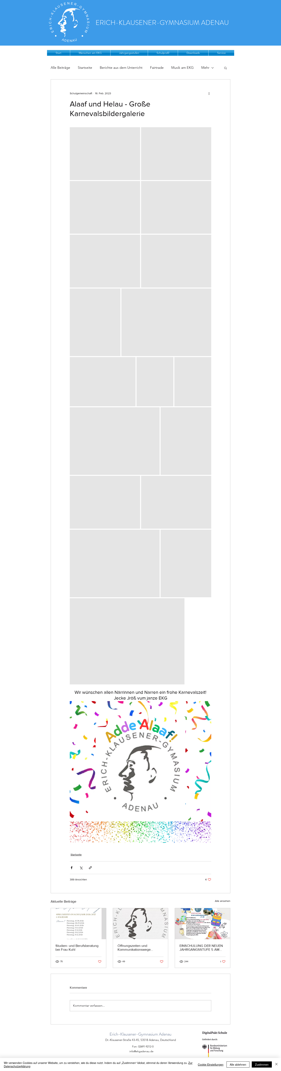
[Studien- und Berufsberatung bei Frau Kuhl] (78, 923)
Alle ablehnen (238, 1064)
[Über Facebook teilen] (71, 867)
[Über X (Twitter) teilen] (81, 867)
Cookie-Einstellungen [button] (210, 1064)
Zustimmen (262, 1064)
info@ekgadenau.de (141, 1051)
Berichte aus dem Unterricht (121, 68)
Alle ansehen (222, 900)
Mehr (205, 68)
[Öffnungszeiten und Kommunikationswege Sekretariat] (140, 923)
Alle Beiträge (60, 68)
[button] (90, 53)
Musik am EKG (182, 68)
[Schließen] (276, 1064)
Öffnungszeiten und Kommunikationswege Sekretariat (134, 947)
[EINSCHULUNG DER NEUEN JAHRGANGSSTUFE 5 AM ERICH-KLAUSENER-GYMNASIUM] (202, 923)
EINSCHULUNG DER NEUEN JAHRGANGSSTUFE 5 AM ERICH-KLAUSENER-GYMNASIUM (201, 947)
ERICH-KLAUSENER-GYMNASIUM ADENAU (162, 22)
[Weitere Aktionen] (209, 93)
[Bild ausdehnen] (105, 153)
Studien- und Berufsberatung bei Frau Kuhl (76, 947)
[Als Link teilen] (90, 867)
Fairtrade (157, 68)
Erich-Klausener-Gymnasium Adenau (140, 1034)
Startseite (85, 68)
